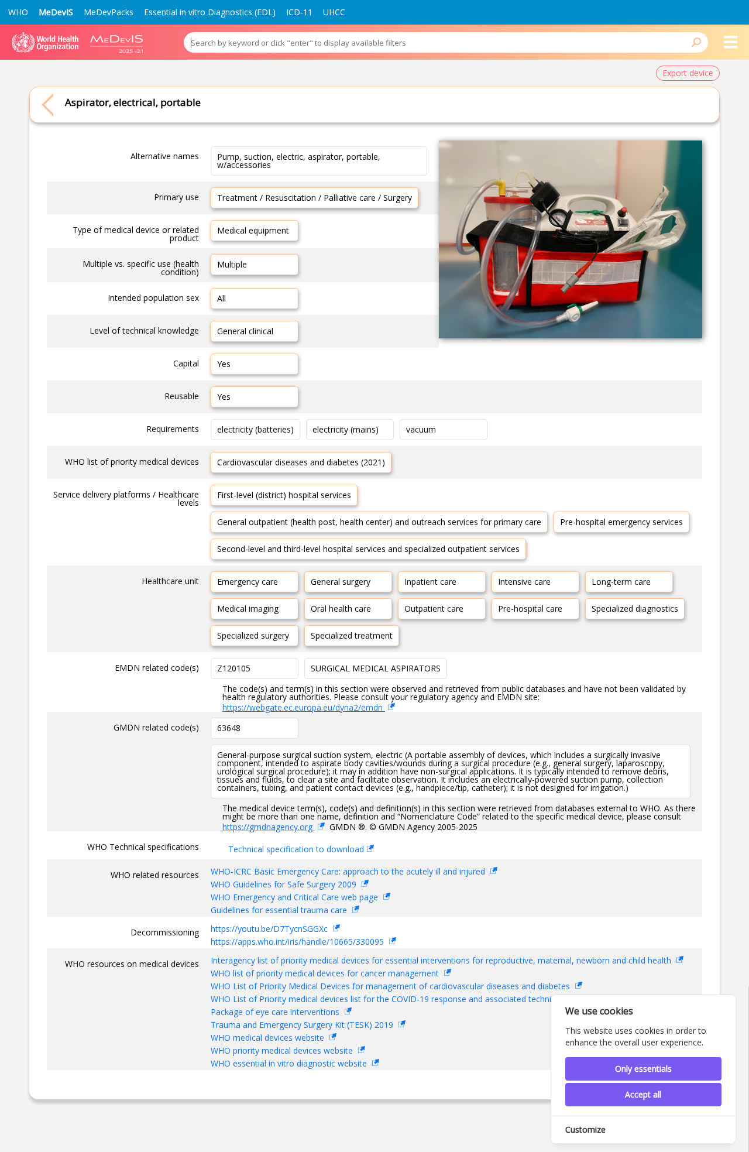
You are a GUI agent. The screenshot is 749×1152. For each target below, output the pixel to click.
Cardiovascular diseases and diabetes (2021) (301, 462)
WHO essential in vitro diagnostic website (290, 1063)
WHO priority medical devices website (283, 1050)
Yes (224, 363)
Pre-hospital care (530, 608)
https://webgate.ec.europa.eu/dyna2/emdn (303, 707)
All (221, 298)
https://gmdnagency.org (268, 826)
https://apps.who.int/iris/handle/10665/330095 (298, 941)
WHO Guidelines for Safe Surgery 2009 (285, 884)
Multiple (232, 264)
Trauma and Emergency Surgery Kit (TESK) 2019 (303, 1024)
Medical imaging (248, 608)
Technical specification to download (296, 849)
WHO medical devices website (269, 1037)
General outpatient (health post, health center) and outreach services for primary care (379, 521)
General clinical (245, 331)
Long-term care (621, 581)
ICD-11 (299, 12)
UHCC (334, 12)
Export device (687, 72)
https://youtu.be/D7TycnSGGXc (270, 928)
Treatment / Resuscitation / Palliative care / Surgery (314, 197)
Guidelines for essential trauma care (280, 910)
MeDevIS (56, 12)
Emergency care (247, 581)
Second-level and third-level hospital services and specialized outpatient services (368, 548)
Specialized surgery (253, 635)
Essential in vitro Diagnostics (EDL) (210, 12)
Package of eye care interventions (276, 1011)
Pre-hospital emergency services (621, 521)
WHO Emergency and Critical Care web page (295, 897)
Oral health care (341, 608)
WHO (18, 12)
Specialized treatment (352, 635)
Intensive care (524, 581)
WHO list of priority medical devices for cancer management (326, 973)
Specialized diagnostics (635, 608)
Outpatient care (433, 608)
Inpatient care (430, 581)
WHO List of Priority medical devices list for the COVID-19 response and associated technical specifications (414, 998)
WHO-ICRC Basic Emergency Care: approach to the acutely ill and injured (349, 871)
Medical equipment (253, 230)
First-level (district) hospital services (284, 494)
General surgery (340, 581)
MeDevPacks (108, 12)
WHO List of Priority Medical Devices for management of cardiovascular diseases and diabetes (391, 986)
